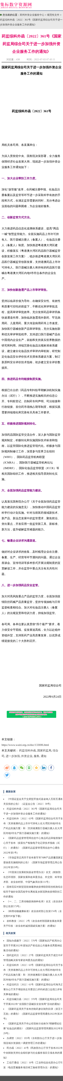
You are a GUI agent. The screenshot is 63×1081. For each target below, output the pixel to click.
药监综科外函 (27, 750)
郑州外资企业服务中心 (32, 15)
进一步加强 (13, 756)
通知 (43, 756)
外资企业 (26, 756)
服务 (36, 756)
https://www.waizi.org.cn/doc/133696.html (25, 744)
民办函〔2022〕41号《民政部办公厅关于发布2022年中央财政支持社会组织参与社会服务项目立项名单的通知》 (33, 1053)
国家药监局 (44, 750)
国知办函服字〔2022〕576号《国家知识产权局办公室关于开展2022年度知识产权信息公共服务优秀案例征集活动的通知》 (32, 945)
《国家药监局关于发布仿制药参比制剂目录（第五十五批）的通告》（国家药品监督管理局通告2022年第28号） (33, 1014)
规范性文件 (53, 15)
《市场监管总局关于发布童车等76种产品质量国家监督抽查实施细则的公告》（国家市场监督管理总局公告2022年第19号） (33, 862)
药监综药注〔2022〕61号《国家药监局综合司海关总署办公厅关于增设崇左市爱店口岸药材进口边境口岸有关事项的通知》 (33, 989)
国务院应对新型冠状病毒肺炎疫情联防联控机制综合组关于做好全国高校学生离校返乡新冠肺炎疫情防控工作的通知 (33, 892)
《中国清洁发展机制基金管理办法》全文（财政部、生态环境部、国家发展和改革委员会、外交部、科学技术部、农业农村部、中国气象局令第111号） (33, 877)
